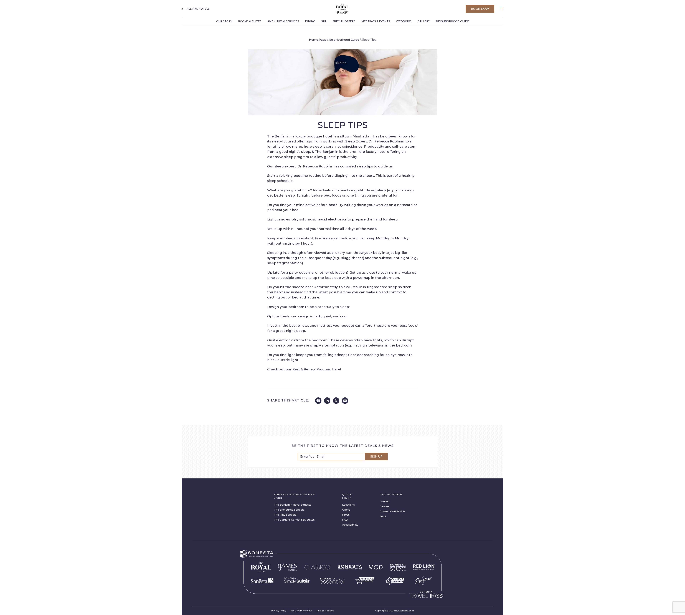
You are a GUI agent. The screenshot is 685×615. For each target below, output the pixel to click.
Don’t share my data (301, 610)
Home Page (317, 39)
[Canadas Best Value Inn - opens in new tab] (395, 580)
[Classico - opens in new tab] (318, 567)
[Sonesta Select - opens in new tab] (398, 567)
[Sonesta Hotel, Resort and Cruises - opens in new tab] (350, 567)
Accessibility (350, 524)
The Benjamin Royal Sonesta (292, 504)
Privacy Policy (278, 610)
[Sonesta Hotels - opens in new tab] (256, 554)
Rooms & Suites (249, 21)
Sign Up (376, 456)
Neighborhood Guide (452, 21)
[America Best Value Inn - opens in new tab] (365, 580)
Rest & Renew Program (311, 369)
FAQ (345, 519)
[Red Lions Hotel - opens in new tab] (424, 567)
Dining (310, 21)
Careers (385, 506)
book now (480, 9)
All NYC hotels (198, 8)
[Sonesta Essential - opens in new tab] (332, 581)
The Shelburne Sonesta (289, 509)
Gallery (424, 21)
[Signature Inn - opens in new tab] (423, 581)
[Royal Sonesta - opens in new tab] (261, 567)
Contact (385, 501)
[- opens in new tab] (297, 581)
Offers (346, 509)
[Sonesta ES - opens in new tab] (262, 580)
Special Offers (344, 21)
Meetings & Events (375, 21)
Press (346, 514)
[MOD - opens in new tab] (376, 567)
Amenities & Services (283, 21)
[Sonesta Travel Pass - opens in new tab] (426, 594)
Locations (348, 504)
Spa (323, 21)
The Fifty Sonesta (285, 514)
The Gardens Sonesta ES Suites (294, 519)
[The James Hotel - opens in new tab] (288, 567)
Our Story (224, 21)
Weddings (404, 21)
